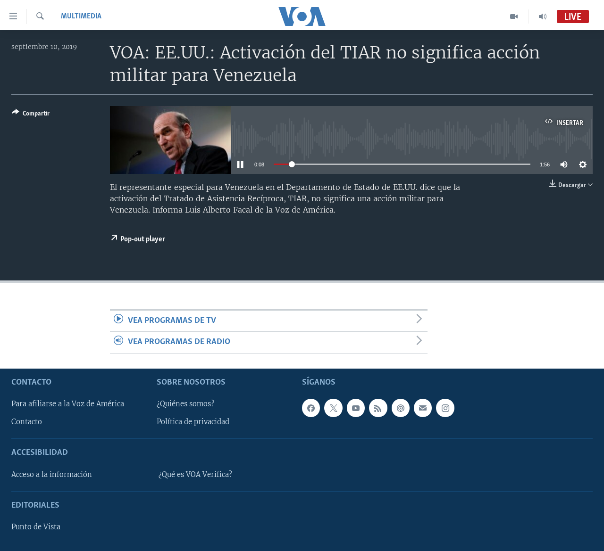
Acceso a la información (51, 474)
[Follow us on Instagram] (445, 408)
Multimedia (81, 16)
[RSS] (378, 408)
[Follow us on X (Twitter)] (333, 408)
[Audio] (542, 16)
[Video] (514, 16)
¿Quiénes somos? (185, 404)
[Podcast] (401, 408)
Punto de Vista (35, 527)
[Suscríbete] (423, 408)
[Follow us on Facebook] (311, 408)
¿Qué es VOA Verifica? (195, 474)
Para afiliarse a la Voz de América (67, 404)
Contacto (26, 422)
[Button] (31, 115)
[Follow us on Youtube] (356, 408)
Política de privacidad (193, 422)
